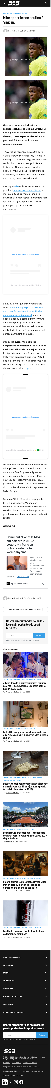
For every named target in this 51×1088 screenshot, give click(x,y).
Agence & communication (19, 728)
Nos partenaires (9, 1067)
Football (25, 13)
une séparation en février (27, 190)
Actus (6, 13)
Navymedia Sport (10, 1059)
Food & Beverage (27, 679)
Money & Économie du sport (32, 778)
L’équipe (36, 1067)
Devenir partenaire (30, 1063)
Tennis (18, 780)
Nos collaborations (24, 1067)
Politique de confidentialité (13, 1075)
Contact (25, 1071)
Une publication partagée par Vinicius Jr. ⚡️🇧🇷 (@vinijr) (25, 450)
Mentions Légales (37, 1071)
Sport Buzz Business (11, 957)
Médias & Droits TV (16, 878)
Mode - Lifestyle (35, 927)
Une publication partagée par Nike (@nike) (25, 285)
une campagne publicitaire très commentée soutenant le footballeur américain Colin (23, 311)
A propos (6, 1063)
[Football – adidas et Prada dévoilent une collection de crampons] (25, 913)
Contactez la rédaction (11, 1071)
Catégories (8, 965)
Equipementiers (15, 13)
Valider (39, 635)
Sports (6, 973)
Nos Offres (8, 1004)
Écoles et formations (12, 996)
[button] (4, 3)
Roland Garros (9, 780)
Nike (16, 186)
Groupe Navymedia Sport (14, 1012)
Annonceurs (16, 1063)
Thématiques (8, 981)
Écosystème (8, 989)
